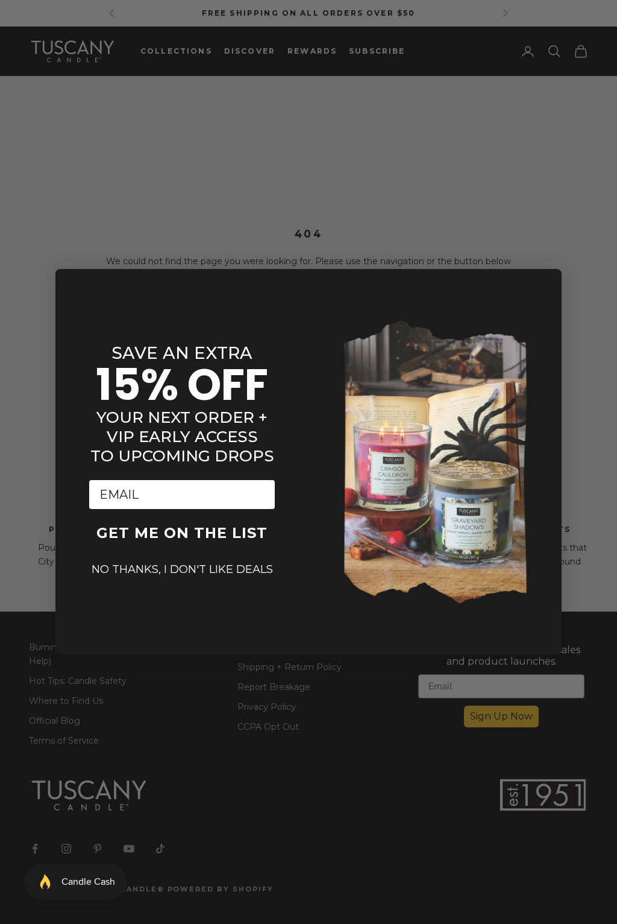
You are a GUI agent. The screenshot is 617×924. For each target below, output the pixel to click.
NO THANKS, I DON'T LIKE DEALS (182, 569)
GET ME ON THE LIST (182, 533)
